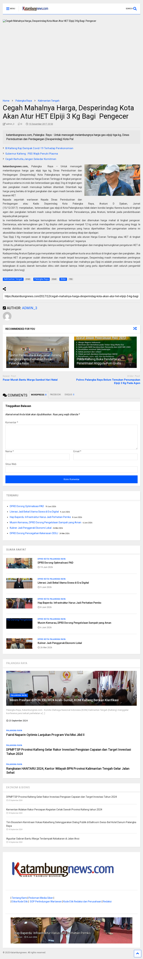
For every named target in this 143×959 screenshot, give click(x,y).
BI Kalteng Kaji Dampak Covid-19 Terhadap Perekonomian (39, 148)
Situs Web (10, 464)
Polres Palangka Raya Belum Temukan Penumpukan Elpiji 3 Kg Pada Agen (108, 381)
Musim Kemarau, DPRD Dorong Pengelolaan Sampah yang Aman (45, 522)
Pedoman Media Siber (41, 897)
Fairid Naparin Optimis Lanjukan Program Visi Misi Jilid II (45, 735)
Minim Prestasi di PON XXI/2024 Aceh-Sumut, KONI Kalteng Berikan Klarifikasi (64, 700)
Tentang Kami (19, 897)
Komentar (11, 422)
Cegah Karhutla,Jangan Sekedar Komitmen (30, 159)
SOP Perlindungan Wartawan (46, 901)
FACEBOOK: (55, 394)
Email (77, 451)
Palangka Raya (19, 695)
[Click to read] (105, 352)
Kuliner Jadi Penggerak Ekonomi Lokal (30, 527)
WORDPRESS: (38, 395)
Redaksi (107, 901)
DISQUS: (69, 394)
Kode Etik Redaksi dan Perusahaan (82, 901)
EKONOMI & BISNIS (18, 787)
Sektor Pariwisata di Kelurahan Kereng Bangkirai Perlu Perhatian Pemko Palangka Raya (35, 359)
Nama (9, 451)
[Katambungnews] (33, 11)
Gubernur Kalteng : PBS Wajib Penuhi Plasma (31, 153)
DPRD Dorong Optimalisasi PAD (27, 506)
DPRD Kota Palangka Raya (52, 559)
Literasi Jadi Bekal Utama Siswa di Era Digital (34, 511)
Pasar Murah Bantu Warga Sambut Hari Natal (30, 379)
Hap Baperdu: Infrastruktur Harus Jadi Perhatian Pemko (40, 517)
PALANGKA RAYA (16, 663)
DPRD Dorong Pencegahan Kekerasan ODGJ (34, 533)
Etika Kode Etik (20, 901)
